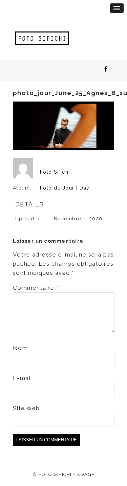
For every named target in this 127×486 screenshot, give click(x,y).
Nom (20, 348)
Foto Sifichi (55, 172)
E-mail (23, 378)
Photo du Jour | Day (63, 188)
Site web (26, 408)
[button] (117, 8)
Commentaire (36, 287)
